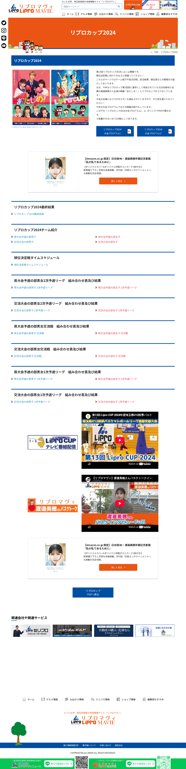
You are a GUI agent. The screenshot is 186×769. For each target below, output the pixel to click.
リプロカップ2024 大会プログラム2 (153, 131)
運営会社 (119, 745)
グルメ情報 (86, 14)
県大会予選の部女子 (109, 236)
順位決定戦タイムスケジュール (31, 264)
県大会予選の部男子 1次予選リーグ (33, 379)
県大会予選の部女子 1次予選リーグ (117, 379)
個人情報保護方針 (71, 745)
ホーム (70, 14)
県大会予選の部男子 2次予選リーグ (33, 287)
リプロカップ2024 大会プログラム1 (112, 131)
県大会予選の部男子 (25, 236)
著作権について (89, 745)
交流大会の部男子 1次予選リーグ (32, 401)
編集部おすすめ (169, 14)
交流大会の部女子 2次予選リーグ (116, 310)
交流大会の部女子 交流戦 (112, 356)
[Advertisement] (93, 666)
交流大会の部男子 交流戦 (28, 356)
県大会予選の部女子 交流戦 (113, 333)
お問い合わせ (105, 745)
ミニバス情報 (127, 14)
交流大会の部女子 (108, 242)
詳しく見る (116, 181)
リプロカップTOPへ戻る (93, 592)
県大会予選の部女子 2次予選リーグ (117, 287)
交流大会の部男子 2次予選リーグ (32, 310)
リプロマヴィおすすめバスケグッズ (26, 127)
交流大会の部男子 (24, 242)
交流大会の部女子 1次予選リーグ (116, 401)
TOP (156, 52)
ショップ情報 (147, 14)
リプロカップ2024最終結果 (29, 214)
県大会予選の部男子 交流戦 (29, 333)
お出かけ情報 (106, 14)
